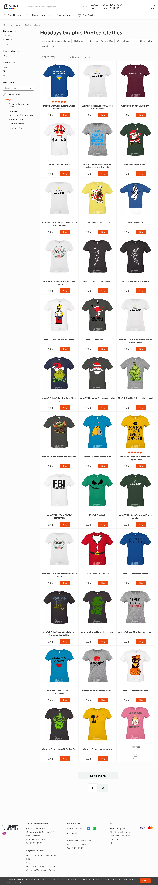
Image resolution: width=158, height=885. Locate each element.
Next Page (135, 747)
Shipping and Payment (120, 832)
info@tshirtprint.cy (75, 828)
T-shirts (6, 44)
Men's (5, 71)
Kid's (5, 67)
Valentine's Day (48, 46)
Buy (65, 115)
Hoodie (6, 35)
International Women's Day (101, 41)
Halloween (79, 41)
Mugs (5, 55)
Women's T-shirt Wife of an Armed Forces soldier (97, 107)
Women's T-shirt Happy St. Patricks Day (59, 749)
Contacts (94, 5)
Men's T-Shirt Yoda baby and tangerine (59, 456)
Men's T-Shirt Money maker (135, 573)
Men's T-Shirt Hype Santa (135, 164)
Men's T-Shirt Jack (97, 515)
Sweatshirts (8, 40)
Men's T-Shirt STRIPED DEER (97, 223)
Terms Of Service (16, 882)
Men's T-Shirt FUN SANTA (97, 339)
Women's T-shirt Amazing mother (97, 690)
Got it (145, 881)
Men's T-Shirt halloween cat (135, 690)
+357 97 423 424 (74, 833)
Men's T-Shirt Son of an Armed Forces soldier (135, 516)
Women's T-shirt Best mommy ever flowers (59, 282)
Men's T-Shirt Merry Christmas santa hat (97, 398)
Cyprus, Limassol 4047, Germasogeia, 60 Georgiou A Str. (41, 830)
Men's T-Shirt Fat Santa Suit (97, 573)
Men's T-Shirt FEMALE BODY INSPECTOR (59, 516)
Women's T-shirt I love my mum (97, 456)
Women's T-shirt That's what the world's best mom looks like (97, 165)
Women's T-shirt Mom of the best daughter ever (135, 458)
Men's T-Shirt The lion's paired (135, 281)
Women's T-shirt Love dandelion (97, 749)
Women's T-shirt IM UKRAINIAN (135, 106)
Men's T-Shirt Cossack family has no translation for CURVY (59, 633)
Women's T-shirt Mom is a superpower (135, 632)
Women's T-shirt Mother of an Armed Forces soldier (135, 341)
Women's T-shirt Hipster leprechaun (97, 632)
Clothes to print (40, 15)
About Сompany (117, 828)
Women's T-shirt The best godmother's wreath (59, 575)
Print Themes (15, 25)
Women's (7, 75)
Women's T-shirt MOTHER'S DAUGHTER (59, 692)
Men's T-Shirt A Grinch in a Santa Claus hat (59, 399)
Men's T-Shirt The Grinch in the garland (135, 398)
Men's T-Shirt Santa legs (59, 164)
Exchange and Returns (120, 836)
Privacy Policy (129, 879)
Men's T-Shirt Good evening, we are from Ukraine (59, 107)
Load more (98, 776)
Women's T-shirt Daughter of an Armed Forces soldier (59, 224)
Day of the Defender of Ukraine (56, 41)
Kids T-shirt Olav (135, 223)
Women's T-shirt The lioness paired (97, 281)
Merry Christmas (124, 41)
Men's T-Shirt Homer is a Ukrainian (59, 339)
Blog (112, 843)
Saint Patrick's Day (144, 41)
